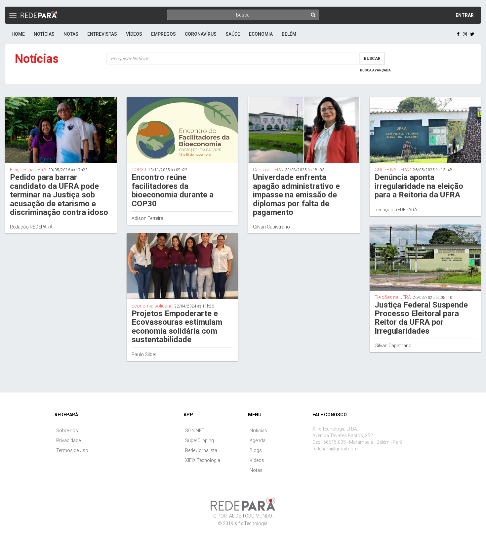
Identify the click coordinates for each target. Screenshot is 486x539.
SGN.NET (195, 430)
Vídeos (134, 34)
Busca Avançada (375, 70)
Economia (261, 34)
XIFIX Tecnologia (202, 460)
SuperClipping (199, 440)
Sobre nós (67, 430)
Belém (289, 34)
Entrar (465, 15)
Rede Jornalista (201, 450)
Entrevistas (102, 34)
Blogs (256, 450)
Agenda (257, 440)
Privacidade (68, 440)
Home (18, 34)
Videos (257, 460)
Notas (70, 34)
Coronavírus (201, 34)
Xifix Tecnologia (250, 523)
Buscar (372, 58)
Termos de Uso (72, 450)
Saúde (232, 34)
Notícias (44, 34)
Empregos (163, 34)
